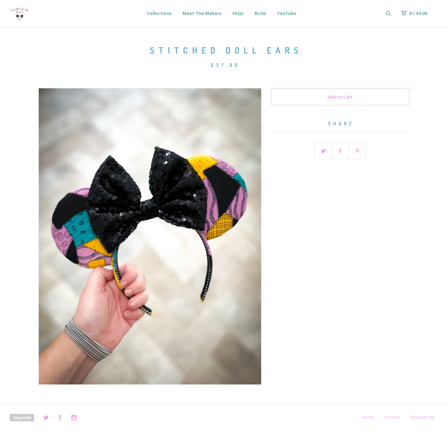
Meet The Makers (202, 13)
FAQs (238, 13)
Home (367, 417)
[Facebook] (60, 418)
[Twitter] (46, 418)
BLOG (260, 13)
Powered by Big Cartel (22, 417)
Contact (392, 417)
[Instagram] (74, 418)
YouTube (286, 13)
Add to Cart (340, 97)
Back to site (423, 417)
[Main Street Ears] (41, 13)
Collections (159, 13)
